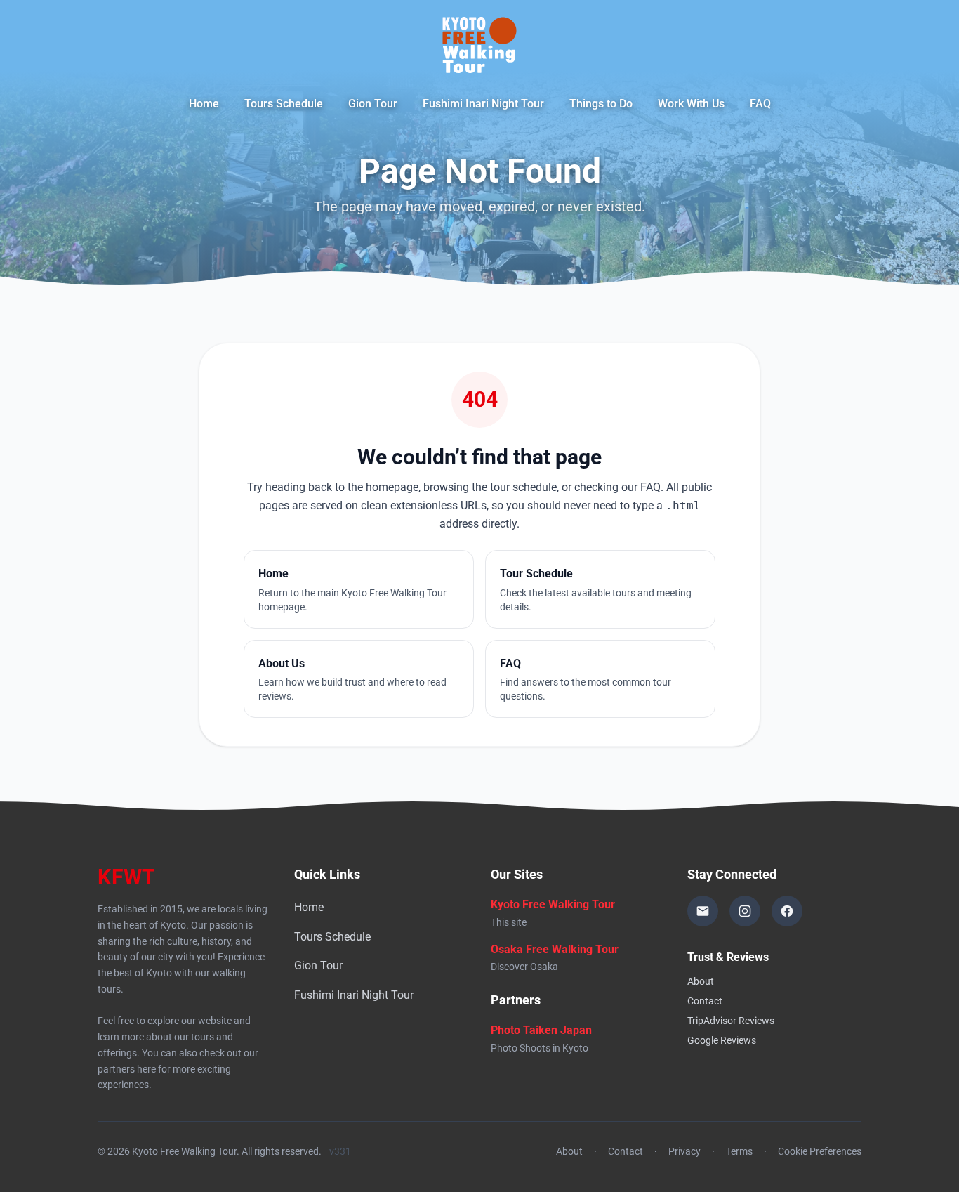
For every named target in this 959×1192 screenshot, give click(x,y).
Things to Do (601, 103)
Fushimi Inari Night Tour (483, 103)
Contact (704, 1001)
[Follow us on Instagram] (744, 911)
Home (204, 103)
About (700, 981)
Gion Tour (372, 103)
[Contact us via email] (702, 911)
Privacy (684, 1151)
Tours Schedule (283, 103)
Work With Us (691, 103)
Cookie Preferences (819, 1151)
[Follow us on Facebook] (787, 911)
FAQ (760, 103)
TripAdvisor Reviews (730, 1020)
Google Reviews (721, 1040)
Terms (739, 1151)
